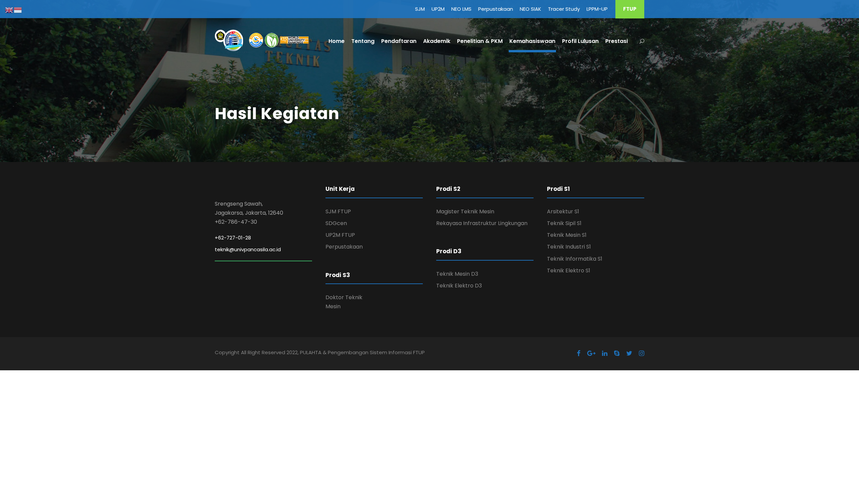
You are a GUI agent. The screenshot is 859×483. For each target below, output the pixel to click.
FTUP (630, 8)
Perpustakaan (495, 8)
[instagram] (641, 353)
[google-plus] (591, 353)
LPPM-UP (597, 8)
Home (337, 41)
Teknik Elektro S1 (568, 270)
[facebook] (578, 353)
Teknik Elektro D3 (459, 285)
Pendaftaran (398, 41)
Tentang (362, 41)
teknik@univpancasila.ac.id (248, 249)
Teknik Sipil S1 (564, 223)
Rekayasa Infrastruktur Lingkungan (481, 223)
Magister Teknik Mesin (465, 211)
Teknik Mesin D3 (457, 274)
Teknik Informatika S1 (574, 259)
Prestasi (616, 41)
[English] (9, 9)
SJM (420, 8)
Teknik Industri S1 (569, 247)
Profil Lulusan (580, 41)
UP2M (438, 8)
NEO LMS (461, 8)
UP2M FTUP (340, 235)
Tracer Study (564, 8)
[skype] (616, 353)
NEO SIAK (530, 8)
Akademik (436, 41)
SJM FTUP (338, 211)
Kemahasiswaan (532, 41)
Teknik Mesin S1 (567, 235)
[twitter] (629, 353)
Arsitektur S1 (563, 211)
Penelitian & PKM (480, 41)
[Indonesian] (18, 9)
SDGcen (336, 223)
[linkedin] (604, 353)
